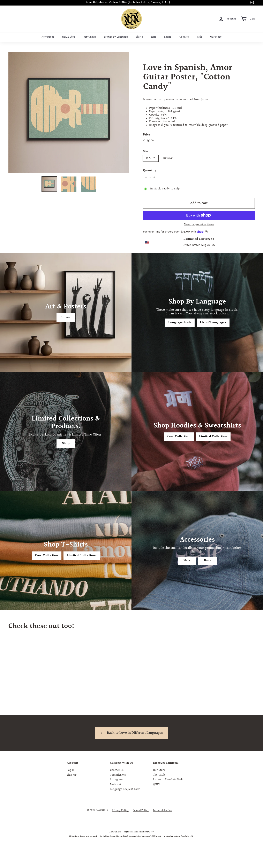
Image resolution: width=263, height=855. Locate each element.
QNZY (156, 784)
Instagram (116, 779)
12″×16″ (150, 158)
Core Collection (178, 436)
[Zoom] (68, 112)
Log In (71, 770)
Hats (153, 37)
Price (146, 135)
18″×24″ (168, 158)
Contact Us (117, 770)
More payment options (199, 224)
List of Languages (213, 322)
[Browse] (66, 312)
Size (146, 151)
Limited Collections (82, 555)
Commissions (118, 775)
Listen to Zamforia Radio (168, 779)
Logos (167, 37)
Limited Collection (213, 436)
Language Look (179, 322)
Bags (207, 560)
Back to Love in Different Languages (134, 733)
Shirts (139, 37)
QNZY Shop (68, 37)
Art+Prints (90, 37)
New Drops (48, 37)
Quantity (149, 170)
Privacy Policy (120, 810)
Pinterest (115, 784)
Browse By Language (116, 37)
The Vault (159, 775)
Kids (199, 37)
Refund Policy (141, 810)
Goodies (184, 37)
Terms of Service (162, 810)
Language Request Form (125, 789)
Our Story (215, 37)
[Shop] (66, 431)
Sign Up (71, 775)
